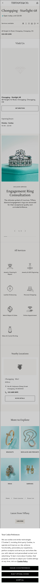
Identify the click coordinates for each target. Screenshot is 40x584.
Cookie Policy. (22, 561)
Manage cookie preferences (20, 568)
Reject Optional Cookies (20, 574)
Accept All (20, 580)
